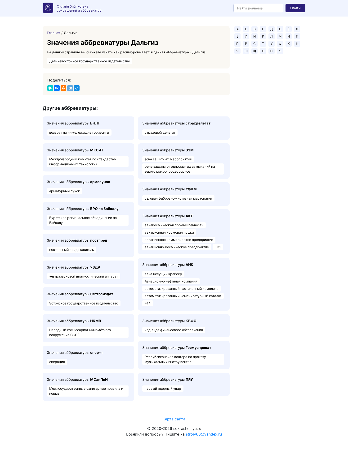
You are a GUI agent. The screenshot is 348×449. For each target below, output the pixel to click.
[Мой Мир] (77, 88)
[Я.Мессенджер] (50, 88)
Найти (295, 8)
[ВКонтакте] (57, 88)
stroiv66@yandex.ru (204, 434)
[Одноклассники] (63, 88)
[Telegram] (70, 88)
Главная (53, 33)
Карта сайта (174, 419)
